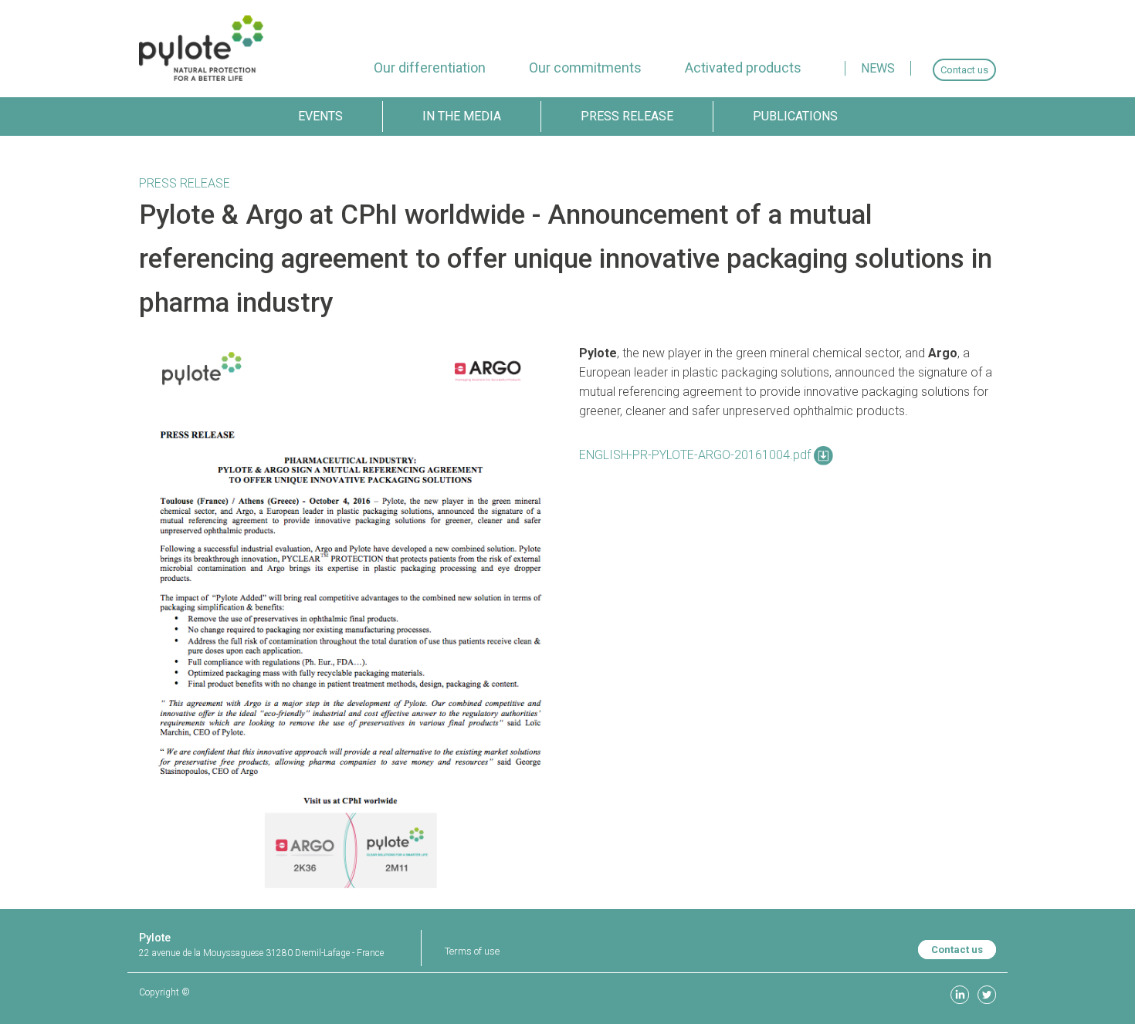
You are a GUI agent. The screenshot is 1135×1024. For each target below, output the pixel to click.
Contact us (957, 949)
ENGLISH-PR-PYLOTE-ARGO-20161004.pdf (696, 455)
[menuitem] (430, 67)
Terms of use (472, 951)
